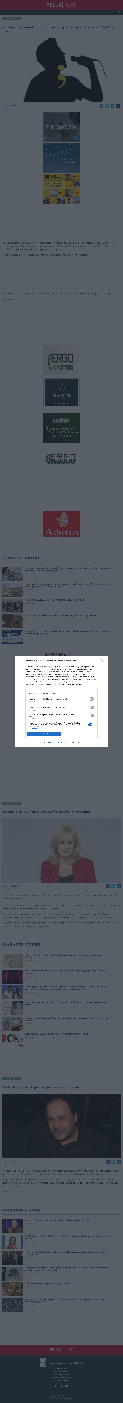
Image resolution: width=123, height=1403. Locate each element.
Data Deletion (48, 742)
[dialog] (61, 701)
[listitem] (61, 693)
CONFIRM (44, 734)
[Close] (103, 661)
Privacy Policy (75, 742)
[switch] (91, 699)
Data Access (61, 742)
